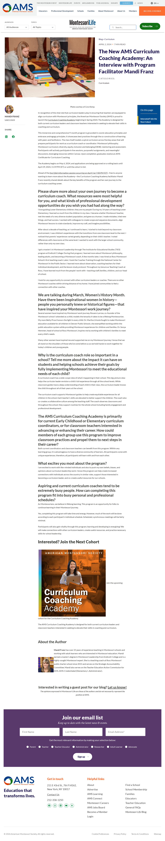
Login (140, 3)
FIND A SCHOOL (102, 3)
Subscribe (147, 26)
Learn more (10, 119)
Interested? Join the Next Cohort (149, 120)
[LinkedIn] (61, 805)
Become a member (152, 11)
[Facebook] (49, 805)
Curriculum (109, 39)
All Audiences (12, 27)
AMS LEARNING (88, 3)
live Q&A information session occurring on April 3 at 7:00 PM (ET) (79, 173)
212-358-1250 (55, 799)
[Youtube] (66, 805)
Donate (114, 3)
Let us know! (117, 687)
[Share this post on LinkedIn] (6, 136)
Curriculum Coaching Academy (61, 120)
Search (127, 3)
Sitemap (157, 834)
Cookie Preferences (100, 834)
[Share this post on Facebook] (13, 136)
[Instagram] (55, 805)
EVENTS (77, 3)
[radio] (31, 746)
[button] (155, 3)
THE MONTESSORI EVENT (47, 3)
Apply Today (43, 634)
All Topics (37, 27)
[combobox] (123, 27)
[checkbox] (82, 746)
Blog (101, 39)
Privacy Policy (120, 834)
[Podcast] (72, 805)
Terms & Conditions (140, 834)
